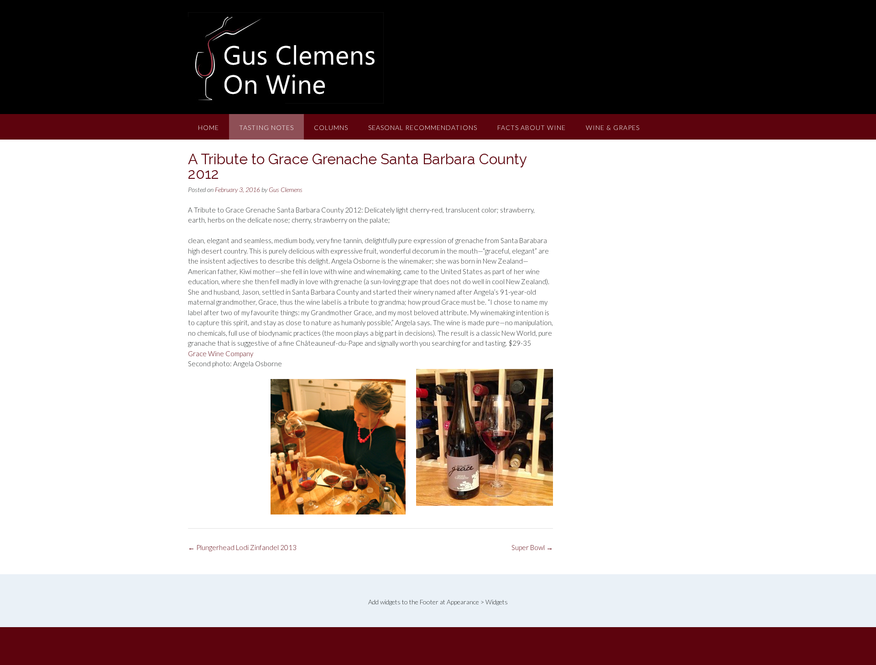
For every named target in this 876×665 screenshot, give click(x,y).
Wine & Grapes (613, 127)
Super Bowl (532, 547)
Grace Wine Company (220, 353)
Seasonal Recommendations (422, 127)
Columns (331, 127)
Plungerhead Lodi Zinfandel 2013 (242, 547)
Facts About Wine (531, 127)
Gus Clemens (285, 189)
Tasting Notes (266, 127)
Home (208, 127)
